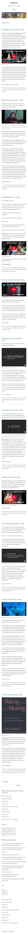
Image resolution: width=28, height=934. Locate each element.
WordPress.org (5, 894)
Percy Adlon (18, 625)
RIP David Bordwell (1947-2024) (12, 695)
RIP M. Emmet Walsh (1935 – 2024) (13, 524)
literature (13, 399)
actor (5, 589)
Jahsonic (14, 3)
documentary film (14, 186)
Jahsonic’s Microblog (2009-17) (9, 839)
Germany (23, 684)
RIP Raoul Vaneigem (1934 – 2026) (9, 829)
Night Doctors (5, 801)
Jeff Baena (4, 233)
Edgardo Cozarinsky (9, 345)
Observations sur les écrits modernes (10, 819)
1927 (25, 185)
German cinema (17, 684)
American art (7, 513)
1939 (25, 398)
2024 (3, 327)
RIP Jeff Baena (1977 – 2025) (11, 197)
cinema (13, 466)
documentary (7, 186)
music (22, 327)
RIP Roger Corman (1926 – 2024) (12, 410)
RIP (22, 89)
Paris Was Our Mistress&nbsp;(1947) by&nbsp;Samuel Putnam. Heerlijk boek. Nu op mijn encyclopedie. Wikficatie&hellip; (13, 867)
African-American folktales (7, 798)
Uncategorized (15, 88)
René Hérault (4, 814)
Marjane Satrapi (16, 33)
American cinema (7, 269)
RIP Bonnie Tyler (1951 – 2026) (8, 831)
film (8, 89)
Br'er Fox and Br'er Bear (7, 796)
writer (18, 399)
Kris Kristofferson (20, 300)
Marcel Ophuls (5, 131)
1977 (25, 267)
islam (16, 89)
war (23, 186)
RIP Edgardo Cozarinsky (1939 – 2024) (12, 339)
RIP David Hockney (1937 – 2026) (9, 834)
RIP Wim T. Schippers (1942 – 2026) (9, 833)
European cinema (8, 684)
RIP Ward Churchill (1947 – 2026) (8, 828)
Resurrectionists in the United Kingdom (10, 806)
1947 (25, 769)
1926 (25, 465)
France (11, 89)
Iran (14, 89)
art (10, 513)
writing (6, 271)
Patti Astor (4, 480)
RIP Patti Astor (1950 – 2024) (11, 477)
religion (19, 89)
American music (15, 327)
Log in (3, 889)
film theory (8, 772)
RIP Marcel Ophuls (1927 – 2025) (12, 100)
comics (5, 89)
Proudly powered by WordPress (8, 931)
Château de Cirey (5, 816)
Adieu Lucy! (4, 852)
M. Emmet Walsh (16, 529)
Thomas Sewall (5, 803)
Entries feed (4, 890)
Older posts (5, 781)
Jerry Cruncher (5, 809)
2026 (3, 89)
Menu (14, 9)
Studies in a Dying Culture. (7, 872)
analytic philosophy (8, 770)
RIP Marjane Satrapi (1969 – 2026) (13, 30)
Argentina (6, 399)
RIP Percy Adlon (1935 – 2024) (11, 599)
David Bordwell (5, 738)
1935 (25, 587)
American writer (15, 269)
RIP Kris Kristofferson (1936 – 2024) (13, 280)
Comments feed (5, 892)
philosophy (13, 772)
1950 (25, 511)
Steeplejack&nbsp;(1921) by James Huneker (11, 854)
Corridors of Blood (6, 811)
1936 (25, 326)
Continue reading (6, 181)
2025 (3, 186)
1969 (25, 88)
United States (22, 466)
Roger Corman (5, 439)
